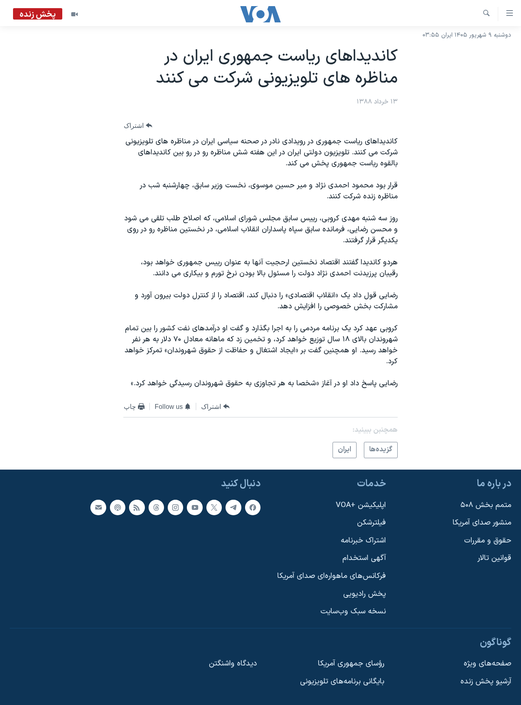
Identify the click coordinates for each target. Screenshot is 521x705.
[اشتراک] (98, 507)
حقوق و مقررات (487, 540)
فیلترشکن (371, 522)
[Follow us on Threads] (156, 507)
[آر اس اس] (136, 507)
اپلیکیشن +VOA (361, 504)
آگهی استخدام (364, 558)
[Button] (138, 125)
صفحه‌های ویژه (487, 663)
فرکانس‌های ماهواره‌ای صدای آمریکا (331, 576)
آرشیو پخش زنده (485, 681)
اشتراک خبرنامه (363, 540)
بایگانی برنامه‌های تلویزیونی (342, 681)
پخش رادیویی (364, 593)
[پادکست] (117, 507)
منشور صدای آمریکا (482, 522)
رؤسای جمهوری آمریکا (351, 663)
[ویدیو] (74, 14)
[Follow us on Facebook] (252, 507)
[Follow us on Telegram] (233, 507)
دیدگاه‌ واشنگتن (233, 663)
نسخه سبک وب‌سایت (353, 611)
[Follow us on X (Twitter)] (214, 507)
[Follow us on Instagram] (175, 507)
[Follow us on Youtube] (194, 507)
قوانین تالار (494, 558)
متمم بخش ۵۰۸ (485, 504)
